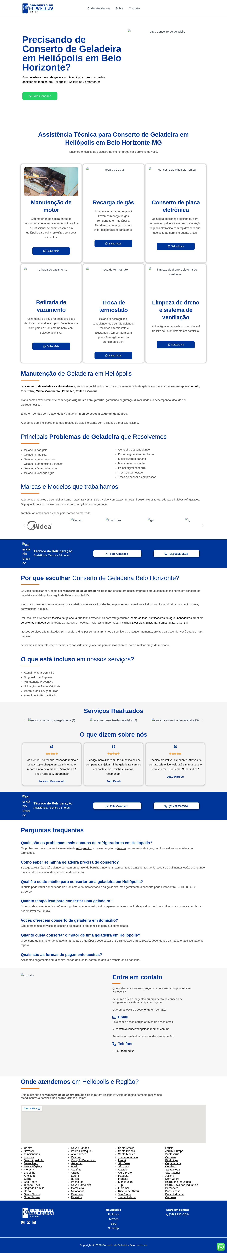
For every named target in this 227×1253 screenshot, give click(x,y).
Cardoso (170, 1197)
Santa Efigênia (33, 1166)
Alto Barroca (78, 1154)
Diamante (77, 1194)
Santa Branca (126, 1151)
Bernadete (171, 1188)
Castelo (123, 1169)
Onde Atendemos (98, 8)
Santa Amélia (126, 1148)
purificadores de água (162, 618)
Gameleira (77, 1188)
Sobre (119, 8)
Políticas (113, 1214)
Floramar (123, 1188)
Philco (80, 391)
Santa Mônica (126, 1154)
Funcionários (32, 1154)
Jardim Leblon (127, 1197)
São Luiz (123, 1166)
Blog (113, 1223)
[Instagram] (23, 1222)
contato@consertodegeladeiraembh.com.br (142, 1029)
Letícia (169, 1148)
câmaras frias (139, 618)
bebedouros (184, 618)
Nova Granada (80, 1148)
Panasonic (192, 386)
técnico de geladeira (64, 618)
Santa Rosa (172, 1169)
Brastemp (151, 622)
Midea (40, 391)
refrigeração (83, 848)
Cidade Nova (32, 1185)
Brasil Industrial (174, 1194)
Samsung (165, 622)
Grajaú (75, 1172)
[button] (24, 525)
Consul (183, 622)
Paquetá (123, 1175)
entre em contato (154, 1009)
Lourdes (29, 1157)
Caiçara (76, 1157)
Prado (74, 1166)
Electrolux (138, 622)
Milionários (77, 1191)
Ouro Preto (125, 1172)
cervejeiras (27, 622)
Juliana (169, 1175)
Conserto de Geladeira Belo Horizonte (50, 386)
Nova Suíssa (32, 1197)
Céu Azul (170, 1157)
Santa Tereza (32, 1194)
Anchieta (29, 1175)
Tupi (120, 1185)
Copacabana (173, 1163)
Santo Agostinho (34, 1160)
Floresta (29, 1169)
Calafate (76, 1169)
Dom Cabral (172, 1178)
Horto (27, 1191)
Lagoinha (29, 1172)
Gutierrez (76, 1163)
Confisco (170, 1166)
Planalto (123, 1178)
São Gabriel (172, 1172)
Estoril (75, 1175)
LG (174, 622)
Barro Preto (31, 1163)
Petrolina (76, 1197)
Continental (53, 391)
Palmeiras (77, 1181)
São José (124, 1163)
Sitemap (113, 1228)
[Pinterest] (34, 1222)
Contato (134, 8)
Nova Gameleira (81, 1185)
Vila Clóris (124, 1194)
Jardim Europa (174, 1151)
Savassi (29, 1151)
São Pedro (30, 1181)
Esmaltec (68, 391)
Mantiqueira (125, 1181)
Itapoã (122, 1160)
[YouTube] (28, 1222)
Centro (28, 1148)
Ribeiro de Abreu (128, 1191)
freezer (121, 848)
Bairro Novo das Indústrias (181, 1185)
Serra (27, 1178)
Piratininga (171, 1160)
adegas (166, 499)
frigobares (43, 622)
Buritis (75, 1178)
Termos (113, 1219)
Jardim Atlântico (128, 1157)
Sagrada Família (34, 1188)
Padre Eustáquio (81, 1151)
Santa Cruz (172, 1154)
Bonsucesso (172, 1191)
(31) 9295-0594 (125, 1050)
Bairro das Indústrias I (178, 1181)
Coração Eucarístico (83, 1160)
